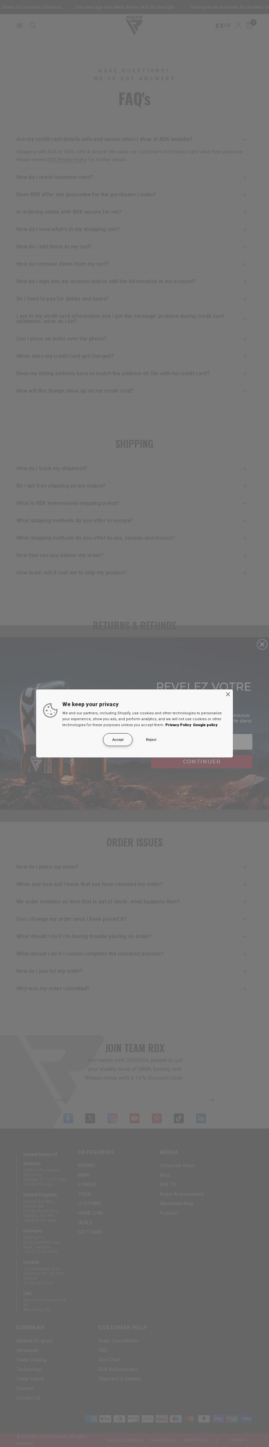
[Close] (228, 694)
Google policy (205, 725)
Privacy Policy (178, 725)
